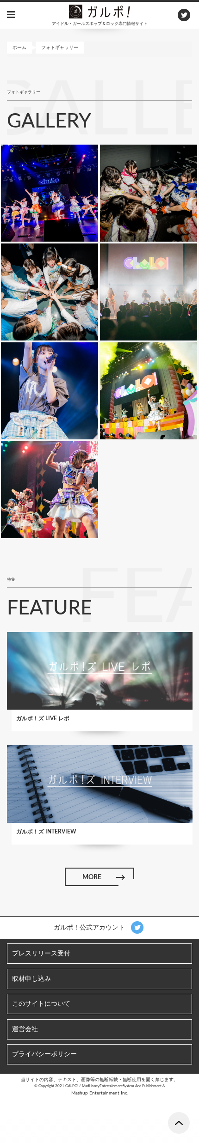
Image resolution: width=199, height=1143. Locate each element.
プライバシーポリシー (44, 1054)
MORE (91, 877)
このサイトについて (41, 1004)
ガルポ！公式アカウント (90, 927)
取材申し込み (31, 979)
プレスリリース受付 (41, 953)
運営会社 (25, 1029)
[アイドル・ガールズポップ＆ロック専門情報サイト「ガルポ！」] (99, 11)
